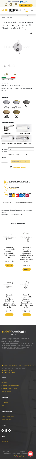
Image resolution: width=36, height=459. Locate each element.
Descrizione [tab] (7, 202)
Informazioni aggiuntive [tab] (24, 202)
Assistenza (5, 441)
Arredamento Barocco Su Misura (10, 385)
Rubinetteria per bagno (20, 174)
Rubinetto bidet (11, 177)
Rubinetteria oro (8, 174)
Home (3, 16)
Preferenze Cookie (6, 419)
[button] (31, 33)
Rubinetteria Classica (13, 173)
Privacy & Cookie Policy (8, 416)
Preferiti (4, 405)
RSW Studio (21, 457)
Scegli (9, 265)
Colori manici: (4, 156)
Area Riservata (5, 402)
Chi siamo (4, 382)
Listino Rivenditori (6, 391)
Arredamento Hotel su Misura (10, 388)
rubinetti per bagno (11, 176)
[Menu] (32, 10)
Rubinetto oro (20, 177)
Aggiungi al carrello (20, 161)
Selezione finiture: (5, 150)
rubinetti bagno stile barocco (18, 175)
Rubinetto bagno (21, 176)
